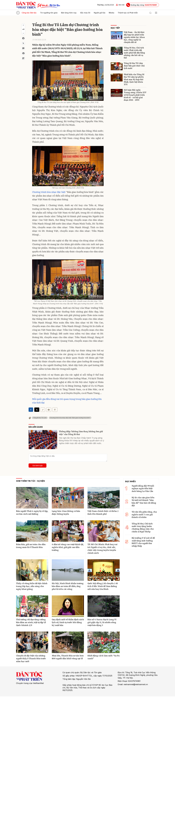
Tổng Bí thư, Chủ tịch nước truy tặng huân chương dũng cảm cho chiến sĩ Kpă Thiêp (143, 527)
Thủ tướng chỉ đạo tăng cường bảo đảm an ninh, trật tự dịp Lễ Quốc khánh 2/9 (31, 622)
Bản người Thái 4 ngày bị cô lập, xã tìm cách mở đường (32, 512)
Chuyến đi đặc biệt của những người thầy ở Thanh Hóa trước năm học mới (31, 658)
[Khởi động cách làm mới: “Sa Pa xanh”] (104, 642)
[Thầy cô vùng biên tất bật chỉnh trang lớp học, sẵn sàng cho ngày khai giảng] (32, 570)
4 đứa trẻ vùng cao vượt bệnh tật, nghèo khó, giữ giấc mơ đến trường (68, 547)
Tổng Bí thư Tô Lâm (40, 418)
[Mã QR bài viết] (23, 58)
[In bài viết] (23, 53)
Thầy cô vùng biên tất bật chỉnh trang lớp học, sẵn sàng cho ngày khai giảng (31, 586)
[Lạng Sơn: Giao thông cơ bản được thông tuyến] (68, 497)
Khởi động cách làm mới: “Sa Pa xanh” (104, 657)
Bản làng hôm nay (69, 13)
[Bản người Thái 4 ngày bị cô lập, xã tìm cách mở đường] (32, 497)
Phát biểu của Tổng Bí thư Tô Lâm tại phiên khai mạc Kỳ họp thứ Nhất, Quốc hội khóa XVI (134, 79)
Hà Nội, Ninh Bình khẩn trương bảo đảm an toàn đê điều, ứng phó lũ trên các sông (67, 586)
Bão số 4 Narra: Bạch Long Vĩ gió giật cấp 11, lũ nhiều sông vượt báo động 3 (102, 622)
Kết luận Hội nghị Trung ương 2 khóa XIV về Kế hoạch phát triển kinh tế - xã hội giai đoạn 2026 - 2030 (135, 95)
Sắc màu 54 (85, 13)
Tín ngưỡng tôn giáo (49, 13)
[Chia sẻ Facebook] (23, 38)
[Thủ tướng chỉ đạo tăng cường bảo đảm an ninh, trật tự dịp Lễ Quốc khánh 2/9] (32, 606)
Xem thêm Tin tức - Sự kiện (30, 481)
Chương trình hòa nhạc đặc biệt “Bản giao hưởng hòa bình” (70, 418)
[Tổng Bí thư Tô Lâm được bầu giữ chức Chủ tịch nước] (117, 66)
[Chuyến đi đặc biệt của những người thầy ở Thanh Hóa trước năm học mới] (32, 642)
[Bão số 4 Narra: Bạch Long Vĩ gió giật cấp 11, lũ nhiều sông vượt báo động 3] (104, 606)
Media (111, 13)
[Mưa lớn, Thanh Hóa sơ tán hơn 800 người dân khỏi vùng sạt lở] (68, 642)
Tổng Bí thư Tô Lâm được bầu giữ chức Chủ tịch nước (134, 65)
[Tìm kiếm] (150, 12)
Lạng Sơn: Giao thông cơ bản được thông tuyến (66, 512)
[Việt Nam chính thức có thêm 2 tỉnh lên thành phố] (104, 497)
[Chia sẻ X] (36, 409)
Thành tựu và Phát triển (128, 13)
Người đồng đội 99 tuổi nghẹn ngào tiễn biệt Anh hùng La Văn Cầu (143, 488)
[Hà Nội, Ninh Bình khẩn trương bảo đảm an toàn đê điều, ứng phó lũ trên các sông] (68, 570)
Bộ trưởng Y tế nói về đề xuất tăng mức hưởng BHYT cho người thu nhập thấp (143, 542)
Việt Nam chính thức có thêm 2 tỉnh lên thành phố (103, 512)
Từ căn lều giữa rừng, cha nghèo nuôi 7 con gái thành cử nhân (144, 514)
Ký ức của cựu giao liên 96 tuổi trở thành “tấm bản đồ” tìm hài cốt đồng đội (144, 501)
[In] (48, 409)
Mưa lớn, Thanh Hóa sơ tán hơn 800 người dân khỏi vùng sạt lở (68, 657)
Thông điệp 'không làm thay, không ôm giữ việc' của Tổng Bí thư (81, 433)
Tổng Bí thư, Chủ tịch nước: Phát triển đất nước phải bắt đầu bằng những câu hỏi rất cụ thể (134, 53)
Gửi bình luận (37, 465)
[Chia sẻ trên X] (23, 43)
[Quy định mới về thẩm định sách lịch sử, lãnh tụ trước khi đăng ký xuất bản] (68, 606)
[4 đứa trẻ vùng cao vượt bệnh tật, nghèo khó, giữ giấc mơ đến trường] (68, 531)
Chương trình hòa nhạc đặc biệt (48, 192)
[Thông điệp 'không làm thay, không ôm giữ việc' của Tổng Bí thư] (43, 439)
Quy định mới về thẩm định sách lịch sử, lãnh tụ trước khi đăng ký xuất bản (68, 622)
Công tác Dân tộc (29, 13)
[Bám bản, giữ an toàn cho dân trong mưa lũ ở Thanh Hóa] (32, 531)
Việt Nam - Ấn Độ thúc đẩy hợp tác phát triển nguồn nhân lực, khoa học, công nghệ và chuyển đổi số (134, 37)
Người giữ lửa (99, 13)
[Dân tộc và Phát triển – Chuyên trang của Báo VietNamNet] (26, 4)
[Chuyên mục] (156, 12)
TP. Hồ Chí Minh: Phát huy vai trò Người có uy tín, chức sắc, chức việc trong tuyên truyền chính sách (102, 548)
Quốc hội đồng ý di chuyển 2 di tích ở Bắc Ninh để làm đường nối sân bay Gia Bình (103, 586)
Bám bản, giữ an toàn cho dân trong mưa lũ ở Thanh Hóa (31, 545)
